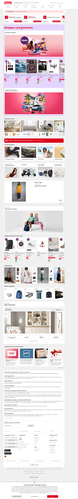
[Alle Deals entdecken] (34, 43)
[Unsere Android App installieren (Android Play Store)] (7, 453)
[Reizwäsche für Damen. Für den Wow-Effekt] (12, 170)
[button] (9, 293)
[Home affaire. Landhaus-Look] (34, 320)
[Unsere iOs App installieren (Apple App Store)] (7, 450)
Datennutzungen (44, 486)
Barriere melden (11, 446)
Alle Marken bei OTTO (34, 341)
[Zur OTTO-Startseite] (8, 3)
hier (53, 491)
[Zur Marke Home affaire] (12, 337)
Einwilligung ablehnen (16, 496)
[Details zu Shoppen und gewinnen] (17, 61)
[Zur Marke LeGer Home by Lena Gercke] (56, 337)
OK (52, 496)
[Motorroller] (29, 170)
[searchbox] (25, 3)
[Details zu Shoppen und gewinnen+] (6, 61)
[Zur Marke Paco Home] (41, 337)
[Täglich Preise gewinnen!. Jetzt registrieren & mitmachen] (34, 101)
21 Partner (17, 486)
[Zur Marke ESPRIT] (26, 337)
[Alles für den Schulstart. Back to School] (34, 219)
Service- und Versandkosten (40, 471)
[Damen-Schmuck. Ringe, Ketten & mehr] (62, 170)
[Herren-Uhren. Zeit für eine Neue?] (45, 170)
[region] (39, 490)
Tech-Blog (36, 450)
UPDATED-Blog (37, 449)
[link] (5, 456)
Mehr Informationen (34, 496)
